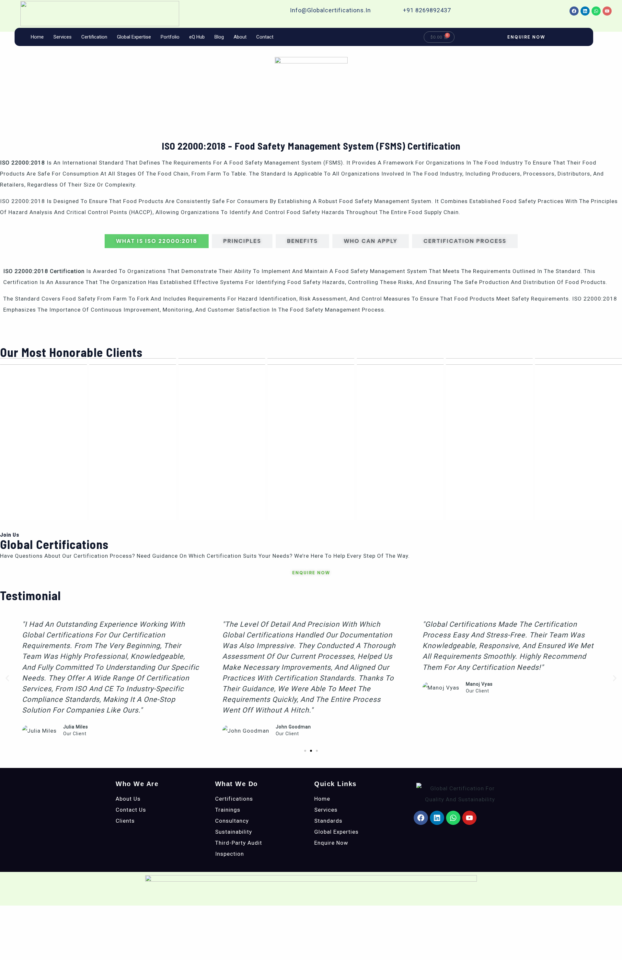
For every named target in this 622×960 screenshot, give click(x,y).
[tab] (157, 241)
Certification (94, 37)
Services (62, 37)
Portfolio (170, 37)
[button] (7, 678)
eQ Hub (197, 37)
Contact (264, 37)
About (240, 37)
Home (37, 37)
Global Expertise (134, 37)
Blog (219, 37)
